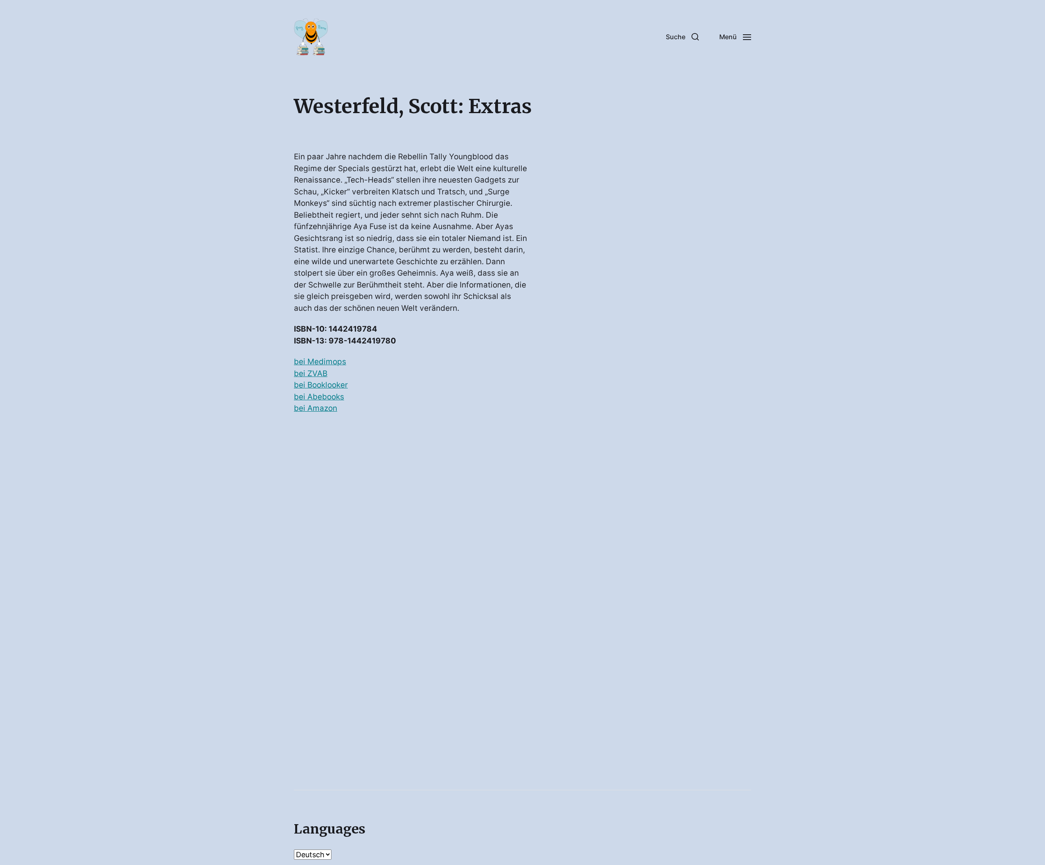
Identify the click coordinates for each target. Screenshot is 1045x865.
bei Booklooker (321, 385)
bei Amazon (315, 408)
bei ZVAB (310, 373)
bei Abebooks (319, 396)
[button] (682, 36)
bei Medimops (320, 361)
